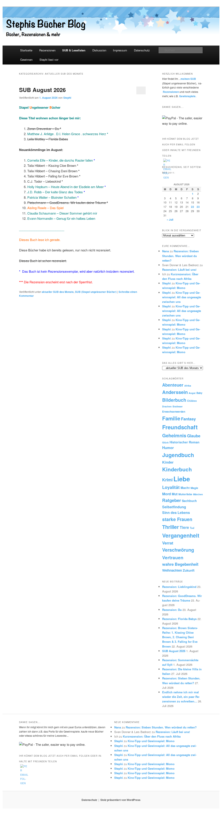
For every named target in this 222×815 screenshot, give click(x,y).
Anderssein (175, 392)
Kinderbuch (177, 469)
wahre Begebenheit (180, 564)
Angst (192, 393)
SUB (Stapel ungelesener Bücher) (96, 292)
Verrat (167, 543)
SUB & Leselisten (73, 50)
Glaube (193, 436)
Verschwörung (178, 549)
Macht (185, 487)
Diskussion (99, 50)
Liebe (181, 478)
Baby (199, 393)
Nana (165, 251)
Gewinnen (26, 59)
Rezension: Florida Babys (179, 619)
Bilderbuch (174, 400)
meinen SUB (188, 79)
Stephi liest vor (48, 59)
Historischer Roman (184, 442)
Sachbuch (189, 501)
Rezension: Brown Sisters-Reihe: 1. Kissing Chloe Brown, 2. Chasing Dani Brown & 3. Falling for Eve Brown (180, 637)
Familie (171, 418)
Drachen (167, 406)
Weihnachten (172, 570)
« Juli (170, 219)
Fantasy (188, 419)
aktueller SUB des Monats (58, 292)
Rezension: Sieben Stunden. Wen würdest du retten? (180, 255)
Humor (168, 447)
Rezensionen (47, 50)
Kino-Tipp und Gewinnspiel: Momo (151, 741)
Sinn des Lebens (176, 512)
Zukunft (188, 570)
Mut (175, 494)
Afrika (187, 385)
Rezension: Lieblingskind (179, 587)
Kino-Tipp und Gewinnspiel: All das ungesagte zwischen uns (181, 297)
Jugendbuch (178, 455)
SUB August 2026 (42, 90)
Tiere (184, 527)
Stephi (67, 98)
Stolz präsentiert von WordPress (120, 800)
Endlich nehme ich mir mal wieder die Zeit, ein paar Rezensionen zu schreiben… (181, 696)
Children (192, 400)
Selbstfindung (174, 506)
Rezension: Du (172, 610)
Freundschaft (180, 427)
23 (198, 207)
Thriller (170, 526)
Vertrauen (172, 557)
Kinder (167, 462)
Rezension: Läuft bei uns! (179, 269)
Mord (166, 493)
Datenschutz (142, 50)
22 (192, 207)
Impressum (120, 50)
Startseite (26, 50)
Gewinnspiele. (187, 96)
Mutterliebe (185, 494)
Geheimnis (174, 435)
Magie (194, 488)
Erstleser (178, 406)
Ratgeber (171, 500)
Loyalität (171, 487)
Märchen (198, 494)
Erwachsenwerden (173, 411)
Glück (165, 442)
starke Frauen (177, 519)
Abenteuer (172, 385)
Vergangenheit (180, 535)
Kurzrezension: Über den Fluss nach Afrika (152, 736)
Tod (192, 528)
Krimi (167, 480)
